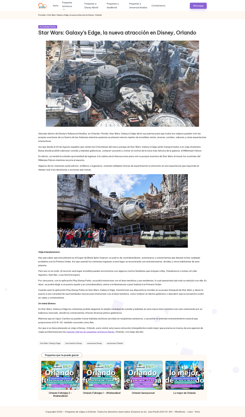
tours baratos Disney (73, 343)
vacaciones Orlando (115, 343)
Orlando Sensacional (143, 392)
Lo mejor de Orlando (184, 392)
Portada (41, 15)
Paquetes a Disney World (143, 378)
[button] (198, 6)
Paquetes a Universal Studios (61, 382)
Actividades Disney (48, 27)
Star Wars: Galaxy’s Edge (50, 343)
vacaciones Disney (94, 343)
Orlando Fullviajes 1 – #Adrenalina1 (102, 392)
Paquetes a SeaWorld (60, 378)
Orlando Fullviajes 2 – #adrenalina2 (60, 394)
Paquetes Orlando (61, 386)
